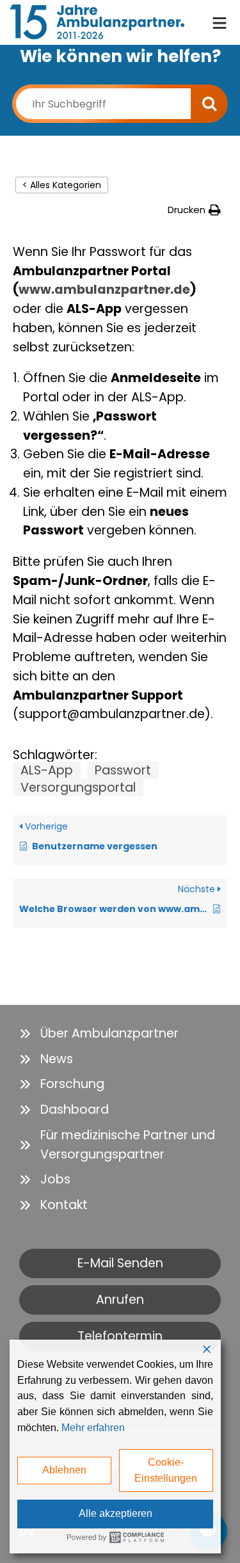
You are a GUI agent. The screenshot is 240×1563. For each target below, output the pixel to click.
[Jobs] (44, 1179)
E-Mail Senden (120, 1263)
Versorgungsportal (78, 787)
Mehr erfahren (93, 1427)
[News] (46, 1059)
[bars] (219, 21)
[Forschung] (61, 1084)
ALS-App (46, 770)
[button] (194, 209)
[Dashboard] (64, 1109)
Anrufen (120, 1299)
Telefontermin (120, 1336)
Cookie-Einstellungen (165, 1470)
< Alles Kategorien (61, 185)
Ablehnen (64, 1469)
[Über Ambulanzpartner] (99, 1033)
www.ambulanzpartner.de (104, 289)
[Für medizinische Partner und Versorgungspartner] (120, 1145)
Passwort (123, 770)
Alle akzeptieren (115, 1513)
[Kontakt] (53, 1205)
